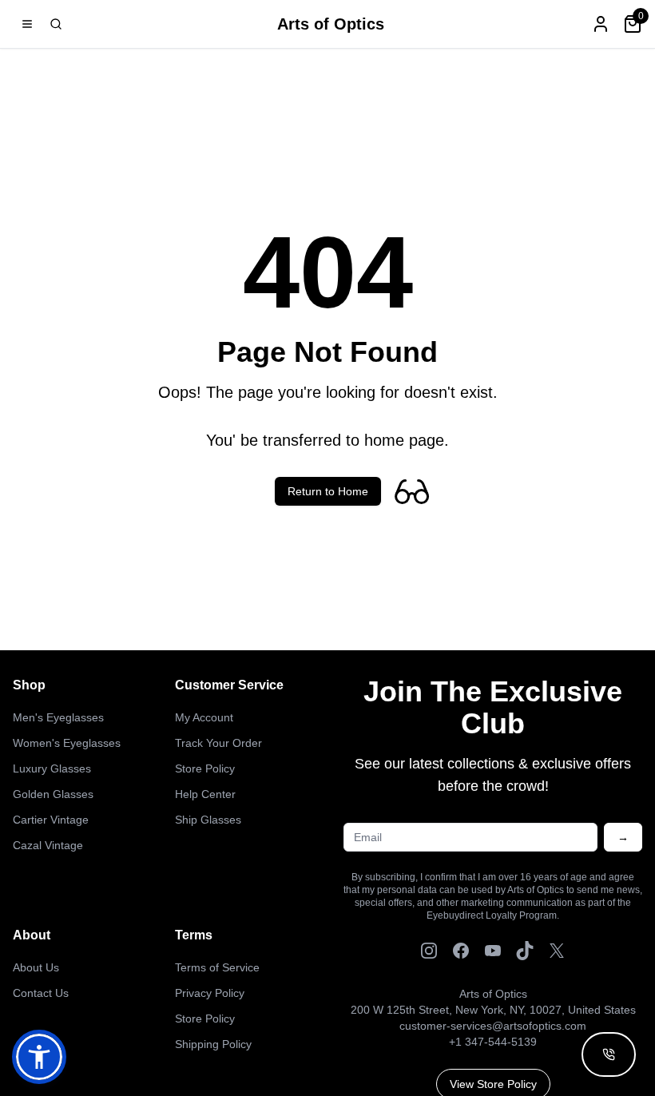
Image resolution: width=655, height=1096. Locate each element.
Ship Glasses (208, 819)
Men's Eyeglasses (58, 717)
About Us (36, 967)
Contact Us (41, 993)
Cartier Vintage (51, 819)
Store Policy (205, 768)
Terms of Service (217, 967)
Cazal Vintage (48, 845)
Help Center (205, 794)
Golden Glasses (53, 794)
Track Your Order (218, 743)
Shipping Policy (213, 1044)
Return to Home (328, 491)
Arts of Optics (330, 24)
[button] (39, 1057)
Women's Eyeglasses (67, 743)
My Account (204, 717)
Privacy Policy (209, 993)
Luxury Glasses (52, 768)
